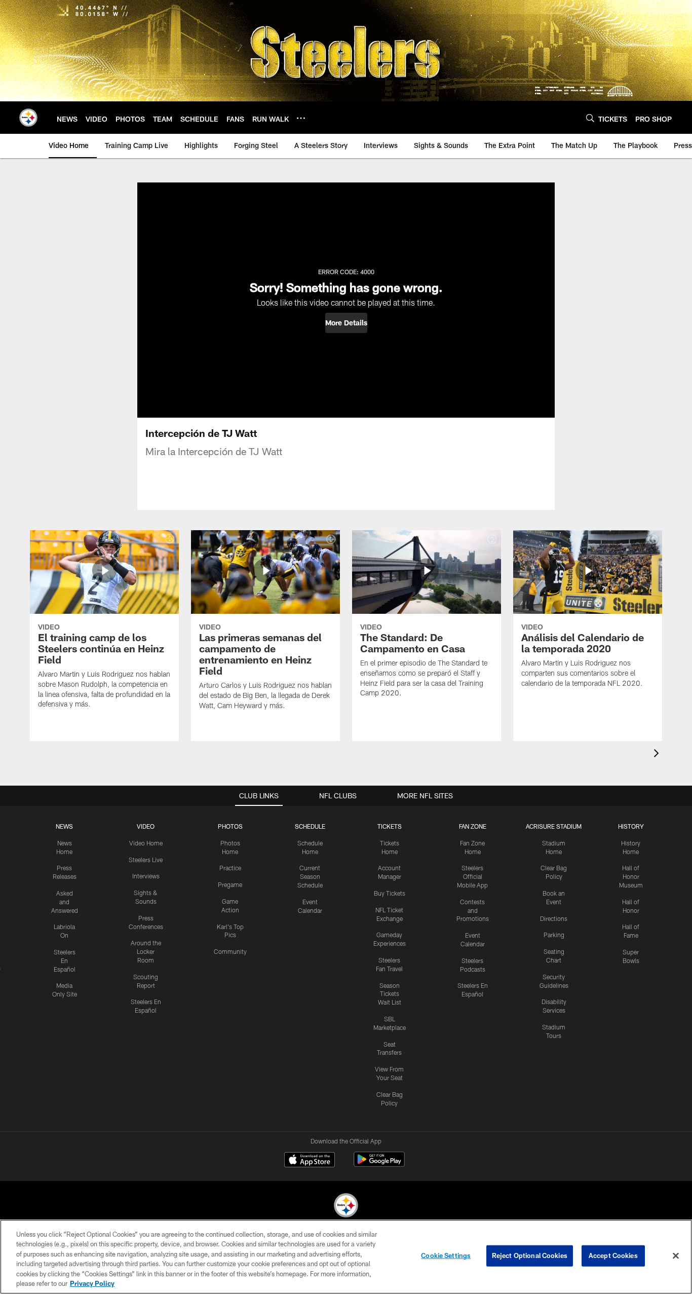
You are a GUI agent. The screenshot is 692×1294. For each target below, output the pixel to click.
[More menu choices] (301, 118)
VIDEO (146, 826)
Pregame (230, 884)
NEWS (64, 826)
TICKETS (389, 826)
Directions (553, 918)
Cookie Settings (446, 1255)
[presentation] (658, 754)
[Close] (676, 1256)
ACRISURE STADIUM (554, 826)
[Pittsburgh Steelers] (346, 1206)
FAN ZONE (472, 826)
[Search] (590, 118)
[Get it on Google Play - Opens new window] (379, 1164)
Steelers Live (146, 859)
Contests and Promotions (472, 910)
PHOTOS (230, 826)
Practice (230, 867)
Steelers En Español (64, 960)
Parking (554, 934)
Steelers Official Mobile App (472, 876)
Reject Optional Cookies (529, 1255)
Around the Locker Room (146, 951)
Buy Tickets (389, 893)
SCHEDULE (310, 826)
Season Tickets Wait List (389, 994)
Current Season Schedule (310, 876)
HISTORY (631, 826)
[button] (346, 323)
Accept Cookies (613, 1255)
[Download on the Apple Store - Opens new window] (309, 1160)
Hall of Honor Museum (631, 876)
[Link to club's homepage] (28, 117)
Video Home (146, 842)
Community (230, 951)
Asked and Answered (64, 902)
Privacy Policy (92, 1283)
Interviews (146, 875)
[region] (346, 1256)
